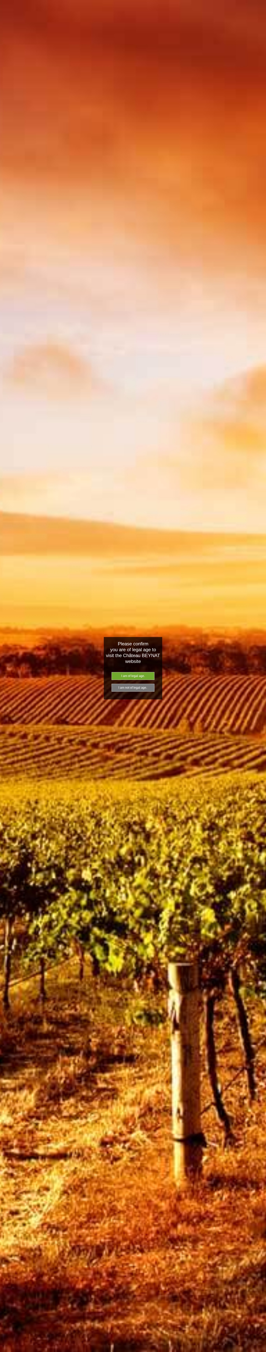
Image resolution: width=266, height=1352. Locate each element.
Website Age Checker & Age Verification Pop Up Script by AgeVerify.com (261, 1351)
